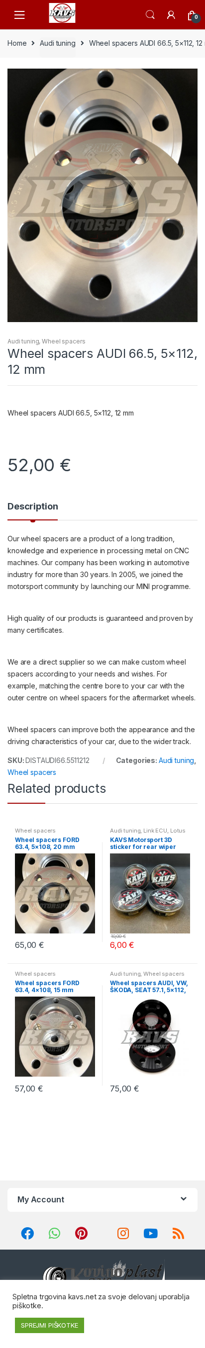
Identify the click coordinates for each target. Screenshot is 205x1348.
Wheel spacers (63, 341)
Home (16, 43)
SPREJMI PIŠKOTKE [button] (49, 1325)
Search (150, 14)
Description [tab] (32, 506)
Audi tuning (57, 43)
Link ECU (155, 830)
